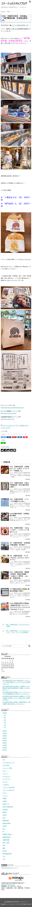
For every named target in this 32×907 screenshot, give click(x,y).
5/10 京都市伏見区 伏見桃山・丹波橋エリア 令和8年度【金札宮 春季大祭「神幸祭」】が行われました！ (16, 688)
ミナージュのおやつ (8, 790)
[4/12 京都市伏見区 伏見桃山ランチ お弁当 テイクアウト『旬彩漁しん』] (5, 470)
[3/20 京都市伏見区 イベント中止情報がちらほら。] (5, 502)
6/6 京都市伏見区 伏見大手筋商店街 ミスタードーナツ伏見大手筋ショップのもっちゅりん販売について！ (16, 682)
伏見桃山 (5, 809)
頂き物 (4, 851)
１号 (27, 25)
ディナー (5, 782)
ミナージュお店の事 (8, 787)
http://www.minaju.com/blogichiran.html (12, 407)
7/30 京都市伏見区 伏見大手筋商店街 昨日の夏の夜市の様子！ (19, 485)
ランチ (4, 793)
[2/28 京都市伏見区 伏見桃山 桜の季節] (5, 517)
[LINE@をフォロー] (14, 450)
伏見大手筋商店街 (8, 806)
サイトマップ (24, 901)
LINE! (3, 440)
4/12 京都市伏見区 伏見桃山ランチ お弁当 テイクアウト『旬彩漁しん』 (19, 468)
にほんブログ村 (5, 427)
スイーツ (13, 25)
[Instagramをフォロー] (8, 450)
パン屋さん (6, 784)
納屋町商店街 (6, 837)
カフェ (4, 771)
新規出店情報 (21, 25)
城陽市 (4, 812)
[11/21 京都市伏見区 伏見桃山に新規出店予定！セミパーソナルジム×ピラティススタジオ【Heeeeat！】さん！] (5, 606)
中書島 (4, 798)
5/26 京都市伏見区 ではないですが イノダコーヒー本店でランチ (19, 530)
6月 (5, 715)
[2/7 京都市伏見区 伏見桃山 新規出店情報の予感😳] (5, 592)
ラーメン (5, 795)
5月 (5, 717)
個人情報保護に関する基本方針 (11, 901)
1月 (5, 727)
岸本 (4, 817)
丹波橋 (4, 801)
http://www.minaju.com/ (7, 419)
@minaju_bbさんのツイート (9, 867)
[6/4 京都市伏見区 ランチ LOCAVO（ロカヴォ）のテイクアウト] (5, 559)
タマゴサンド (6, 776)
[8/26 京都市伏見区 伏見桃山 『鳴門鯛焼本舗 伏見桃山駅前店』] (19, 437)
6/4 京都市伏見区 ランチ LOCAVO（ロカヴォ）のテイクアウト (20, 558)
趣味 (4, 848)
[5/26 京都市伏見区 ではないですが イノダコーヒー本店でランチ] (5, 531)
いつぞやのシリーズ (8, 762)
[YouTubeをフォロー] (11, 450)
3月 (5, 722)
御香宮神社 (6, 820)
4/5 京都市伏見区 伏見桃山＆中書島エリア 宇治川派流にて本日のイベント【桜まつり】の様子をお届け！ (16, 698)
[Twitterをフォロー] (2, 450)
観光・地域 (6, 842)
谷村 (4, 845)
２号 (4, 859)
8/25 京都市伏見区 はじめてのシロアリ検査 (18, 625)
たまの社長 (6, 765)
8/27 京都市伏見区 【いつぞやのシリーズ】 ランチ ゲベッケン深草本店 (18, 631)
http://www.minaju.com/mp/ (8, 413)
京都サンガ (6, 804)
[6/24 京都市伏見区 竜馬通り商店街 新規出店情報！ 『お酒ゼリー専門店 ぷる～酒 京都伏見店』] (5, 575)
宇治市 (4, 815)
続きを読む (28, 479)
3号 (4, 760)
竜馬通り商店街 (7, 834)
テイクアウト (6, 779)
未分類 (4, 826)
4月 (5, 720)
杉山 (4, 829)
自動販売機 (6, 840)
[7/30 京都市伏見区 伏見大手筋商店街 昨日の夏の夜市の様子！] (5, 486)
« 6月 (3, 671)
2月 (5, 725)
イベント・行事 (7, 768)
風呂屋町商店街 (7, 853)
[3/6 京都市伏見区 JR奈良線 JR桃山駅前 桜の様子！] (5, 546)
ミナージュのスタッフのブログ (13, 904)
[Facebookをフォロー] (5, 450)
